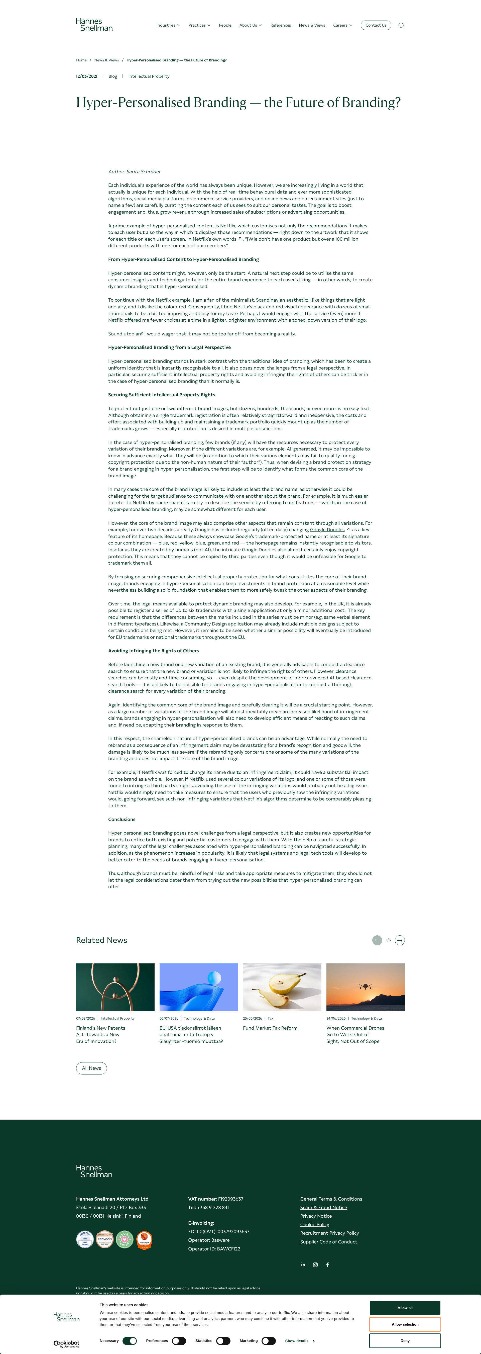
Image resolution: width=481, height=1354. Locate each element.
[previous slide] (377, 940)
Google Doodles (327, 529)
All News (91, 1068)
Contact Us (376, 25)
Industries (166, 25)
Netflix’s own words (214, 239)
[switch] (179, 1339)
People (225, 25)
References (280, 25)
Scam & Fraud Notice (323, 1207)
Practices (197, 25)
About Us (248, 25)
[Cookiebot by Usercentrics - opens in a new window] (66, 1344)
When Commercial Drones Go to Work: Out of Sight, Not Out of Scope (355, 1034)
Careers (340, 25)
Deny (405, 1340)
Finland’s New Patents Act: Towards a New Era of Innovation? (100, 1034)
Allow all (405, 1308)
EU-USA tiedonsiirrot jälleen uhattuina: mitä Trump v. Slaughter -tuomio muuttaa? (191, 1034)
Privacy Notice (316, 1216)
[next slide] (400, 940)
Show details (297, 1341)
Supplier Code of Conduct (328, 1242)
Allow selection (405, 1324)
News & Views (312, 25)
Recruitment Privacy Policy (329, 1233)
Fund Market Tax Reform (270, 1028)
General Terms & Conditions (331, 1199)
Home (81, 60)
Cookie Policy (314, 1224)
